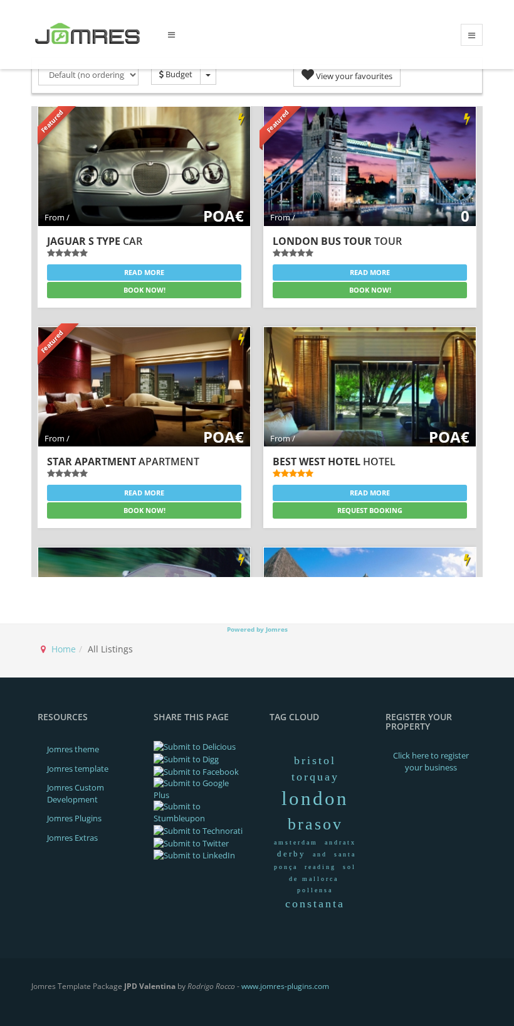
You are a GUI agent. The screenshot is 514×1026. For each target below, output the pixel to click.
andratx (340, 842)
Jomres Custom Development (75, 793)
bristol (315, 760)
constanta (315, 903)
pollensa (315, 890)
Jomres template (77, 768)
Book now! (144, 289)
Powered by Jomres (257, 629)
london (315, 798)
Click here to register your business (431, 761)
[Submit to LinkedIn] (194, 854)
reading (320, 866)
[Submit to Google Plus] (199, 788)
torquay (315, 776)
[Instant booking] (241, 120)
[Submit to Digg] (186, 758)
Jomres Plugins (74, 818)
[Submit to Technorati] (198, 830)
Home (63, 649)
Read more (144, 272)
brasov (315, 824)
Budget (178, 74)
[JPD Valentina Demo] (90, 33)
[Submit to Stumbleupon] (199, 812)
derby (291, 853)
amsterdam (296, 842)
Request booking (369, 510)
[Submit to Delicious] (195, 746)
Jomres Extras (72, 837)
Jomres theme (73, 749)
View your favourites (353, 76)
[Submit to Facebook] (196, 771)
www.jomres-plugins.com (285, 986)
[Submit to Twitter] (191, 842)
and (320, 854)
